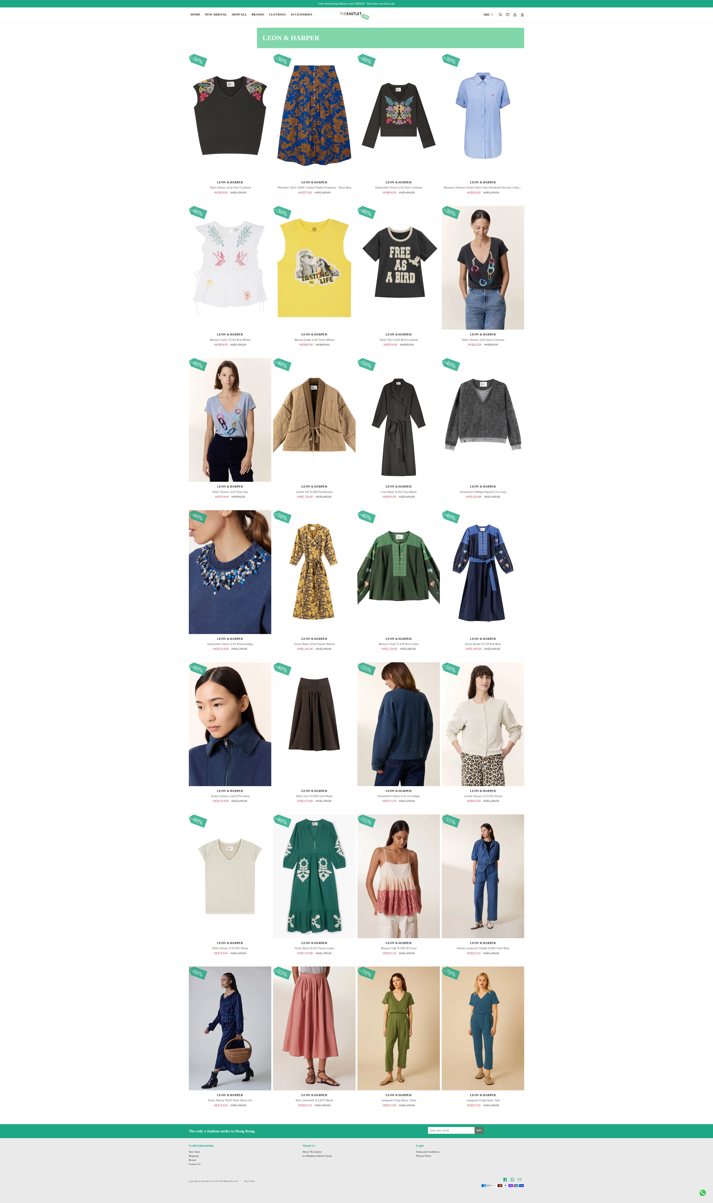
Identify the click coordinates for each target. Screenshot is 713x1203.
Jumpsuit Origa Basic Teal (483, 1100)
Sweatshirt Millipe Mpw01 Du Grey (483, 491)
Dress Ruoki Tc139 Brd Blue (483, 644)
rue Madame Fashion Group (317, 1156)
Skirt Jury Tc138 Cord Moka (314, 796)
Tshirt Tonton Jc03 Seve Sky (230, 491)
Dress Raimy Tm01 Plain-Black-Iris (230, 1100)
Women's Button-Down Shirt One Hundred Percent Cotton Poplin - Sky (490, 187)
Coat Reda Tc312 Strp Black (399, 491)
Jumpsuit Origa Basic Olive (398, 1100)
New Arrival (216, 14)
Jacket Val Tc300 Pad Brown (314, 491)
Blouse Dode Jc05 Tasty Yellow (314, 339)
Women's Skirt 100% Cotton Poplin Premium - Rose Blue (314, 187)
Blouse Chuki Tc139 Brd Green (399, 644)
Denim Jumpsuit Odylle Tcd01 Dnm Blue (483, 948)
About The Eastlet (312, 1152)
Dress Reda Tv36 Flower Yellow (314, 644)
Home (195, 14)
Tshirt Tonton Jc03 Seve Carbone (483, 339)
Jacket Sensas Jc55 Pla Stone (483, 796)
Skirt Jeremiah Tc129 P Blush (314, 1100)
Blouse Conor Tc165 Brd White (230, 339)
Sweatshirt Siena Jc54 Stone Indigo (230, 644)
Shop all (239, 14)
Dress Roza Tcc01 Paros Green (314, 948)
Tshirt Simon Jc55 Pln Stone (230, 948)
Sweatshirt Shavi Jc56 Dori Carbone (398, 187)
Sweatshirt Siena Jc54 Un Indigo (399, 796)
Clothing (277, 14)
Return (192, 1160)
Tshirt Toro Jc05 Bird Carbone (398, 339)
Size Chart (194, 1152)
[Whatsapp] (702, 1192)
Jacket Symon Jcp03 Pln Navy (230, 796)
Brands (258, 14)
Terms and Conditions (427, 1152)
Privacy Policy (424, 1156)
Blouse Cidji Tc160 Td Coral (398, 948)
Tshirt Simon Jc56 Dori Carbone (230, 187)
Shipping (194, 1156)
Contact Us (195, 1164)
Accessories (301, 14)
